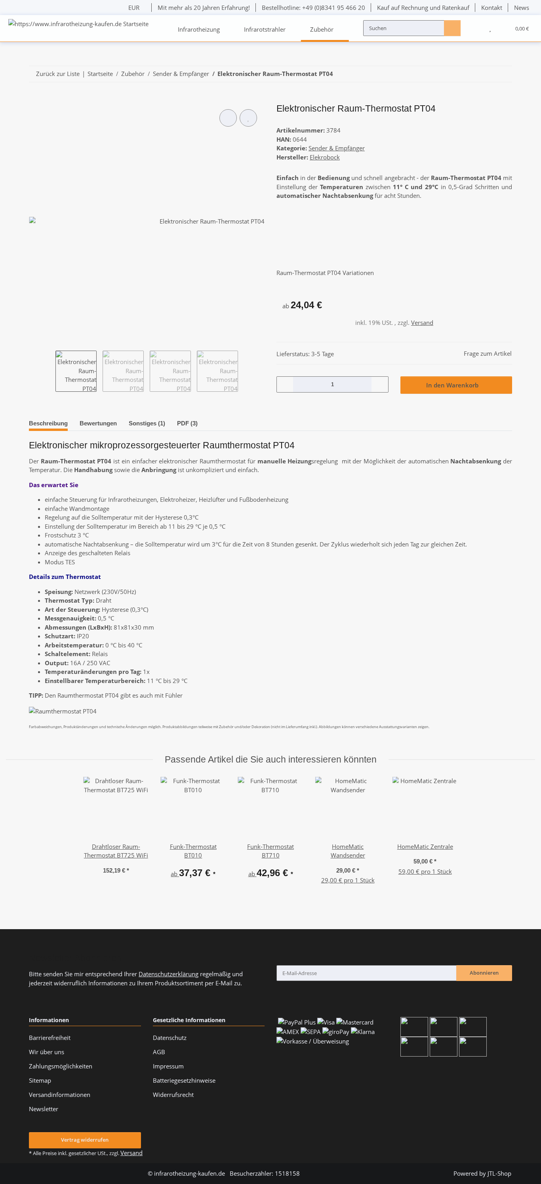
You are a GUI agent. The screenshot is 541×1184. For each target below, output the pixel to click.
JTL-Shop (499, 1173)
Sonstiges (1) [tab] (147, 423)
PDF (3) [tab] (187, 423)
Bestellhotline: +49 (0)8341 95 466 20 (313, 7)
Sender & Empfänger (337, 148)
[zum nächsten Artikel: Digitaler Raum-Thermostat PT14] (503, 74)
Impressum (168, 1066)
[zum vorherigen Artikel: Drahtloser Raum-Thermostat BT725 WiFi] (487, 74)
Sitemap (40, 1080)
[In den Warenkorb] (35, 99)
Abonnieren (484, 972)
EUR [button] (133, 7)
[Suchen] (452, 28)
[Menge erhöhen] (379, 384)
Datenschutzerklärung (168, 974)
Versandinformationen (59, 1095)
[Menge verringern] (285, 384)
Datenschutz (170, 1038)
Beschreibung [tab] (48, 423)
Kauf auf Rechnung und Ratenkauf (423, 7)
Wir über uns (46, 1052)
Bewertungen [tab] (98, 423)
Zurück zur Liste (58, 74)
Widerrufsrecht (173, 1095)
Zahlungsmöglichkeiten (60, 1066)
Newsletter (43, 1109)
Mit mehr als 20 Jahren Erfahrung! (204, 7)
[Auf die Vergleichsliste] (228, 118)
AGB (159, 1052)
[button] (475, 28)
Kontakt (491, 7)
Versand (422, 322)
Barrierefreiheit (49, 1038)
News (521, 7)
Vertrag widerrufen (85, 1139)
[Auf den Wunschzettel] (248, 118)
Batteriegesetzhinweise (184, 1080)
